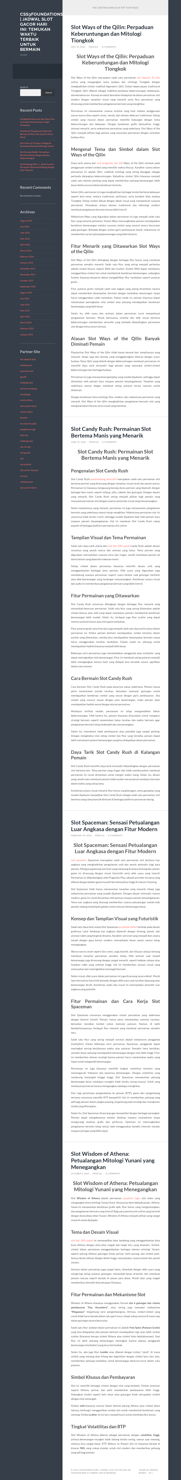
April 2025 (25, 316)
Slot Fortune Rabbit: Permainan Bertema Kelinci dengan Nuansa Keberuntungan (35, 155)
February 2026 (27, 256)
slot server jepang (28, 388)
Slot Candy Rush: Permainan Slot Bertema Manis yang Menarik (111, 432)
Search (24, 87)
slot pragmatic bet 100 (110, 163)
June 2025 (25, 304)
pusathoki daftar (128, 926)
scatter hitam (26, 400)
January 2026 (26, 262)
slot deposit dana (28, 359)
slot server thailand (29, 470)
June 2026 (25, 232)
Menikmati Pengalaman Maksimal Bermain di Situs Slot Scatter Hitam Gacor (36, 134)
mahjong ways (26, 382)
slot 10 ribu (25, 447)
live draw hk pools (28, 423)
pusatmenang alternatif (103, 479)
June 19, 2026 (78, 442)
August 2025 (26, 292)
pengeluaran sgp (27, 429)
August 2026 (26, 220)
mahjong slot (26, 365)
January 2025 (26, 334)
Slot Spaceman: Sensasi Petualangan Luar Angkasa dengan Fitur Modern (115, 825)
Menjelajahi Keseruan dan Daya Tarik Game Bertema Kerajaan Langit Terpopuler (37, 122)
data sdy (24, 435)
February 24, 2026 (81, 835)
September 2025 (28, 286)
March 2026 (26, 250)
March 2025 (26, 322)
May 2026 (25, 238)
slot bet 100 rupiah (119, 545)
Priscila (93, 47)
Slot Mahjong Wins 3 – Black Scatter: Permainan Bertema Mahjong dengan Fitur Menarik (37, 167)
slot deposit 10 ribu (148, 77)
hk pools (24, 417)
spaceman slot (26, 371)
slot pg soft (25, 452)
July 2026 (24, 226)
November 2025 (27, 274)
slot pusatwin (79, 860)
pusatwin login (131, 1198)
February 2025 (27, 328)
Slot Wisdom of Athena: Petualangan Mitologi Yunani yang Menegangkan (113, 1160)
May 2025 (25, 310)
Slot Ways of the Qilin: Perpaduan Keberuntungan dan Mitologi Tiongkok (112, 34)
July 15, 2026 (78, 47)
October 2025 (26, 280)
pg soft (23, 377)
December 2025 (27, 268)
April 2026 (25, 244)
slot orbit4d (25, 464)
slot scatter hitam (28, 406)
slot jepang (25, 394)
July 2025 (24, 298)
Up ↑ (151, 1473)
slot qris (24, 476)
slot (22, 458)
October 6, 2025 (80, 1173)
